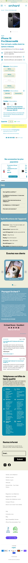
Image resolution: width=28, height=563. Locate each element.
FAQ (7, 511)
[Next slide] (25, 272)
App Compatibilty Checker (12, 519)
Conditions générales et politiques (14, 559)
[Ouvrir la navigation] (1, 5)
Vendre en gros (9, 480)
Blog (7, 516)
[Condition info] (23, 90)
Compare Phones (10, 502)
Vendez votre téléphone (11, 474)
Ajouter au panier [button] (13, 176)
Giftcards (8, 482)
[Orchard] (14, 5)
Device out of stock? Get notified (14, 504)
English (14, 547)
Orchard (15, 556)
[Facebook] (9, 464)
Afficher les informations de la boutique (11, 133)
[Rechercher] (5, 5)
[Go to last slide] (2, 272)
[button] (23, 171)
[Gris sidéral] (16, 104)
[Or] (8, 104)
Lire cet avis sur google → (8, 353)
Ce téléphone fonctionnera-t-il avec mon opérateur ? (13, 196)
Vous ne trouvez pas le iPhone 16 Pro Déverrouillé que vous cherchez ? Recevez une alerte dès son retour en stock (13, 114)
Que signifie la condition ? (9, 192)
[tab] (12, 284)
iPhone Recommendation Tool (13, 522)
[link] (4, 171)
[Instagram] (5, 464)
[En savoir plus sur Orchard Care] (24, 108)
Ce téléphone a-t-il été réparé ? (11, 205)
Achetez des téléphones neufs (13, 499)
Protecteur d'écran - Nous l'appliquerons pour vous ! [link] (12, 168)
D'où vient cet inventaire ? (10, 209)
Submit (20, 459)
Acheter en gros (10, 477)
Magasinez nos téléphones (12, 493)
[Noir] (4, 104)
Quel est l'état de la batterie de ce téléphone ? (12, 201)
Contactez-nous (9, 514)
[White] (12, 104)
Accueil (2, 10)
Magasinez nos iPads (11, 496)
